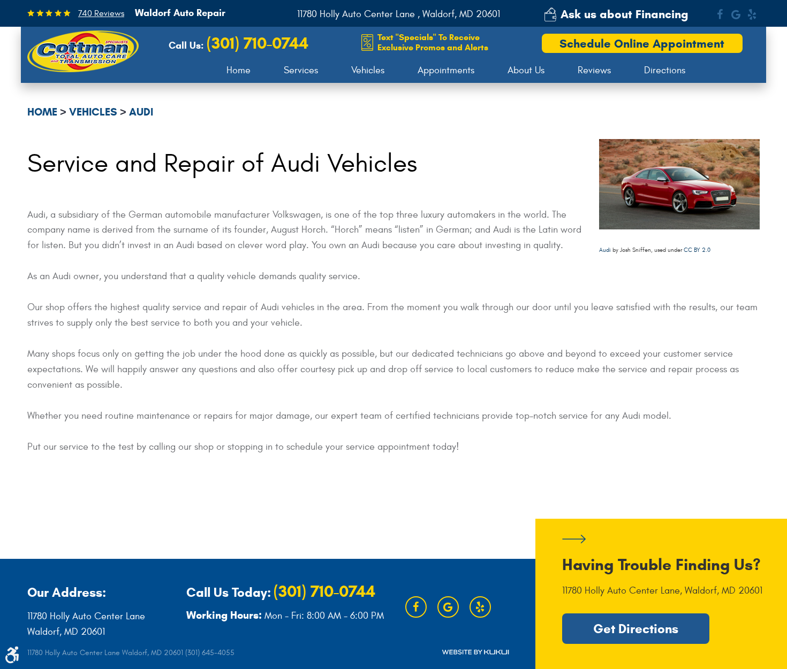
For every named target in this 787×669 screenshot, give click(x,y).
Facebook (720, 14)
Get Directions (635, 629)
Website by (475, 652)
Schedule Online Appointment (641, 43)
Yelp (752, 14)
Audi (141, 112)
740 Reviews (101, 13)
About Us (526, 70)
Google (736, 14)
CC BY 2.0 (697, 250)
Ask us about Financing (624, 14)
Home (238, 70)
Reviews (594, 70)
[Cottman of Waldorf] (83, 51)
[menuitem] (238, 70)
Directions (664, 70)
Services (301, 70)
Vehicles (367, 70)
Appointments (446, 70)
